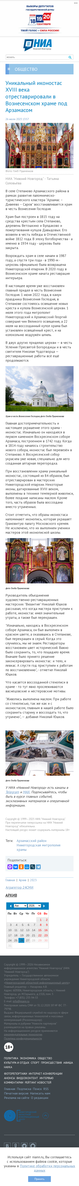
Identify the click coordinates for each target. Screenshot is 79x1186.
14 (33, 930)
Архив (22, 880)
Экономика (28, 1058)
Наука (8, 1067)
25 (15, 940)
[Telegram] (38, 866)
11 (15, 930)
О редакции (39, 1098)
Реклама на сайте (16, 1098)
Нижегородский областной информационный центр (37, 982)
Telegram (12, 792)
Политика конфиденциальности (23, 1038)
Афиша (68, 1063)
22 (40, 935)
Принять (39, 1179)
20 (27, 935)
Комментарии (13, 1082)
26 (21, 940)
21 (33, 935)
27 (27, 940)
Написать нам (40, 1093)
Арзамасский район (31, 841)
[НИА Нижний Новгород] (37, 50)
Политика (11, 1058)
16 (46, 930)
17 (10, 935)
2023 (33, 880)
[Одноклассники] (21, 866)
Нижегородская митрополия (38, 845)
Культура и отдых (16, 1063)
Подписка (24, 1089)
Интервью (46, 1078)
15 (40, 930)
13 (27, 930)
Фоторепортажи (15, 1073)
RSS (46, 1089)
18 (15, 935)
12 (21, 930)
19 (21, 935)
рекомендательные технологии (23, 1034)
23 (46, 935)
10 (10, 930)
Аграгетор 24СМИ (19, 887)
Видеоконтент (27, 1078)
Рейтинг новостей (38, 1082)
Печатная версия (16, 1093)
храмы (22, 849)
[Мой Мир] (27, 866)
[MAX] (9, 866)
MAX (26, 792)
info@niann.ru (21, 1001)
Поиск (37, 1089)
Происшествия (51, 1063)
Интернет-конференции (45, 1073)
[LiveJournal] (32, 866)
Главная (10, 880)
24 (10, 940)
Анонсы (9, 1078)
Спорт (35, 1063)
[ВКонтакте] (15, 866)
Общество (45, 1058)
